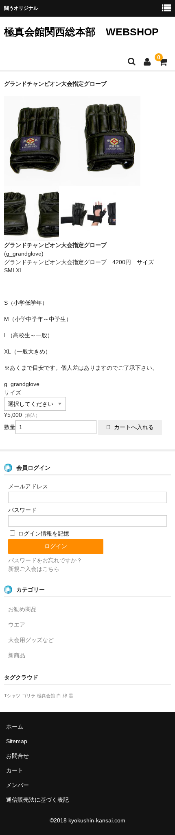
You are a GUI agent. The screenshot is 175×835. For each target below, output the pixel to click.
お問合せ (17, 756)
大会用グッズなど (31, 640)
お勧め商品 (22, 609)
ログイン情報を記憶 (42, 533)
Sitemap (16, 741)
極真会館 (46, 695)
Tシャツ (12, 695)
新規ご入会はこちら (33, 569)
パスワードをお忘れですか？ (45, 560)
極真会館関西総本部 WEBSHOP (81, 31)
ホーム (14, 726)
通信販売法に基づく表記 (37, 799)
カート (14, 770)
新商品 (16, 655)
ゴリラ (28, 695)
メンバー (17, 785)
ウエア (16, 624)
